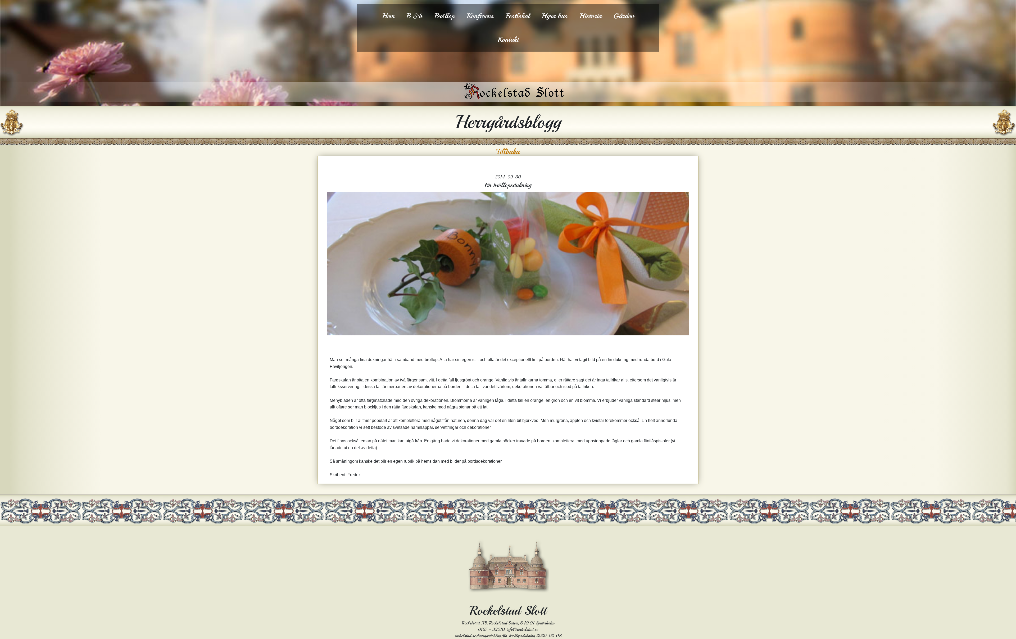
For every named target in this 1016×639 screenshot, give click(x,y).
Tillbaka (508, 152)
